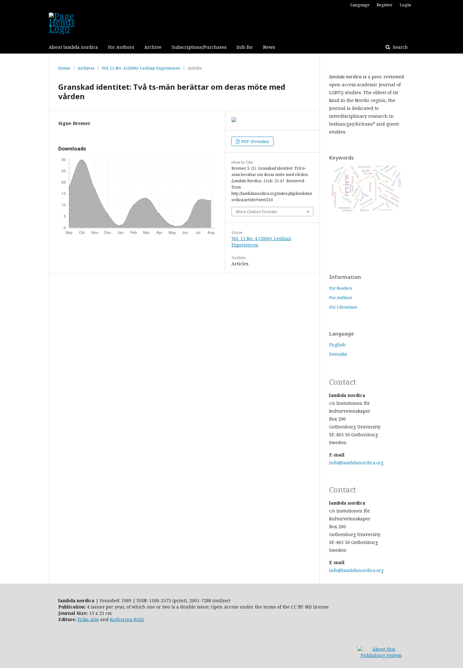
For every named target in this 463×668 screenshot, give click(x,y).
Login (405, 5)
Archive (153, 47)
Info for (245, 47)
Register (384, 5)
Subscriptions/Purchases (199, 47)
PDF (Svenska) (254, 141)
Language (359, 5)
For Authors (121, 47)
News (269, 47)
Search (400, 47)
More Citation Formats (256, 211)
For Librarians (343, 307)
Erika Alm (88, 619)
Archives (85, 68)
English (337, 345)
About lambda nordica (73, 47)
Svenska (338, 354)
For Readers (340, 288)
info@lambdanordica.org (356, 463)
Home (64, 68)
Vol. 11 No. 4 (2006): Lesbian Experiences (141, 68)
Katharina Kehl (127, 619)
